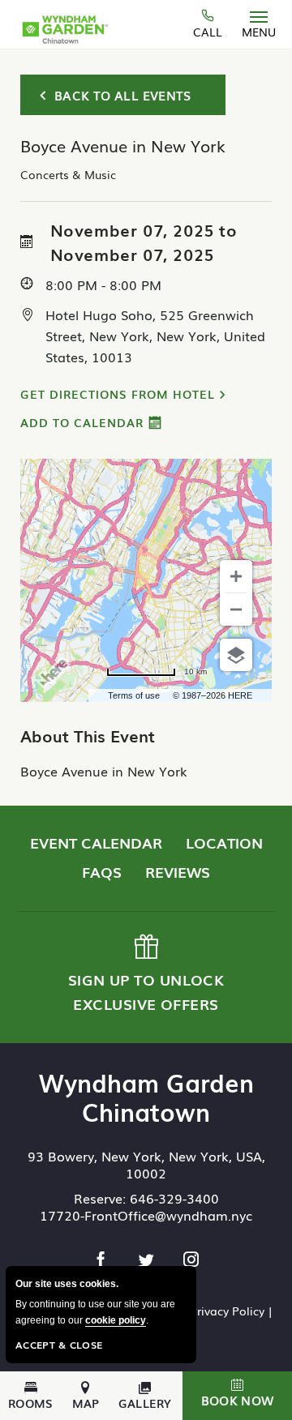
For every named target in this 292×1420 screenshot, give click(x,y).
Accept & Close (58, 1344)
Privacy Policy (227, 1310)
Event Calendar (96, 842)
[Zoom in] (236, 576)
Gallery (145, 1402)
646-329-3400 (174, 1198)
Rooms (30, 1402)
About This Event (87, 735)
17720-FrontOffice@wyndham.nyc (146, 1215)
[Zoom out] (236, 609)
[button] (237, 1395)
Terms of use (134, 695)
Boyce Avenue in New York (103, 771)
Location (224, 842)
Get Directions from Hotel (117, 394)
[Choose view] (236, 655)
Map (86, 1402)
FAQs (102, 871)
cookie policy (115, 1320)
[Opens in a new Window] (103, 1260)
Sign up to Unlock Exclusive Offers (144, 974)
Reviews (177, 871)
